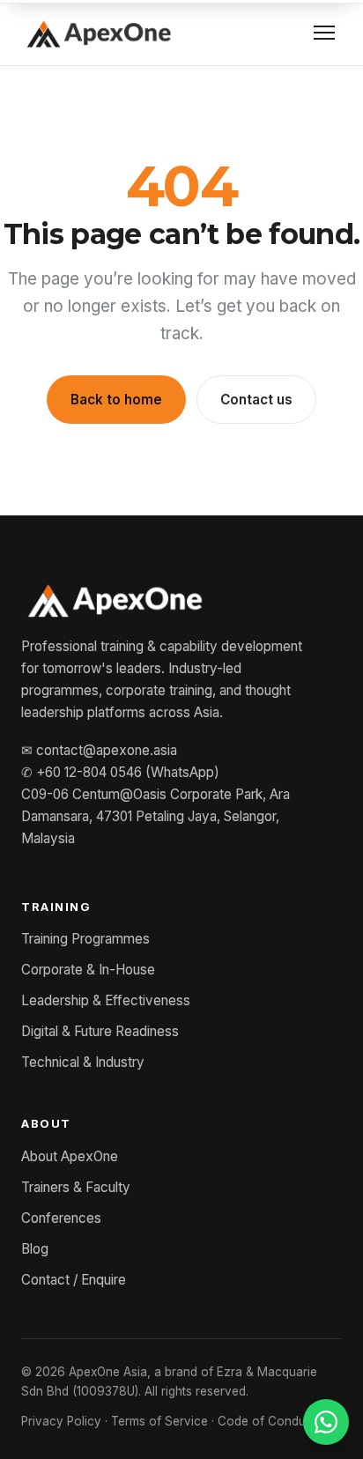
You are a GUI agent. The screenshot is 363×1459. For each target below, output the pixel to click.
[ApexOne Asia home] (97, 32)
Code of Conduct (267, 1421)
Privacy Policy (61, 1421)
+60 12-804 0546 (89, 772)
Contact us (256, 399)
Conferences (61, 1218)
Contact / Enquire (73, 1279)
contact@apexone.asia (106, 750)
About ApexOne (69, 1156)
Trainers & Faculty (75, 1187)
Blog (34, 1249)
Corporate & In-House (88, 969)
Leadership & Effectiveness (105, 1000)
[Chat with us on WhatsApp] (326, 1422)
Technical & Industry (82, 1062)
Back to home (116, 399)
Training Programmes (85, 938)
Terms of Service (159, 1421)
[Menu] (324, 32)
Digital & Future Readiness (100, 1031)
